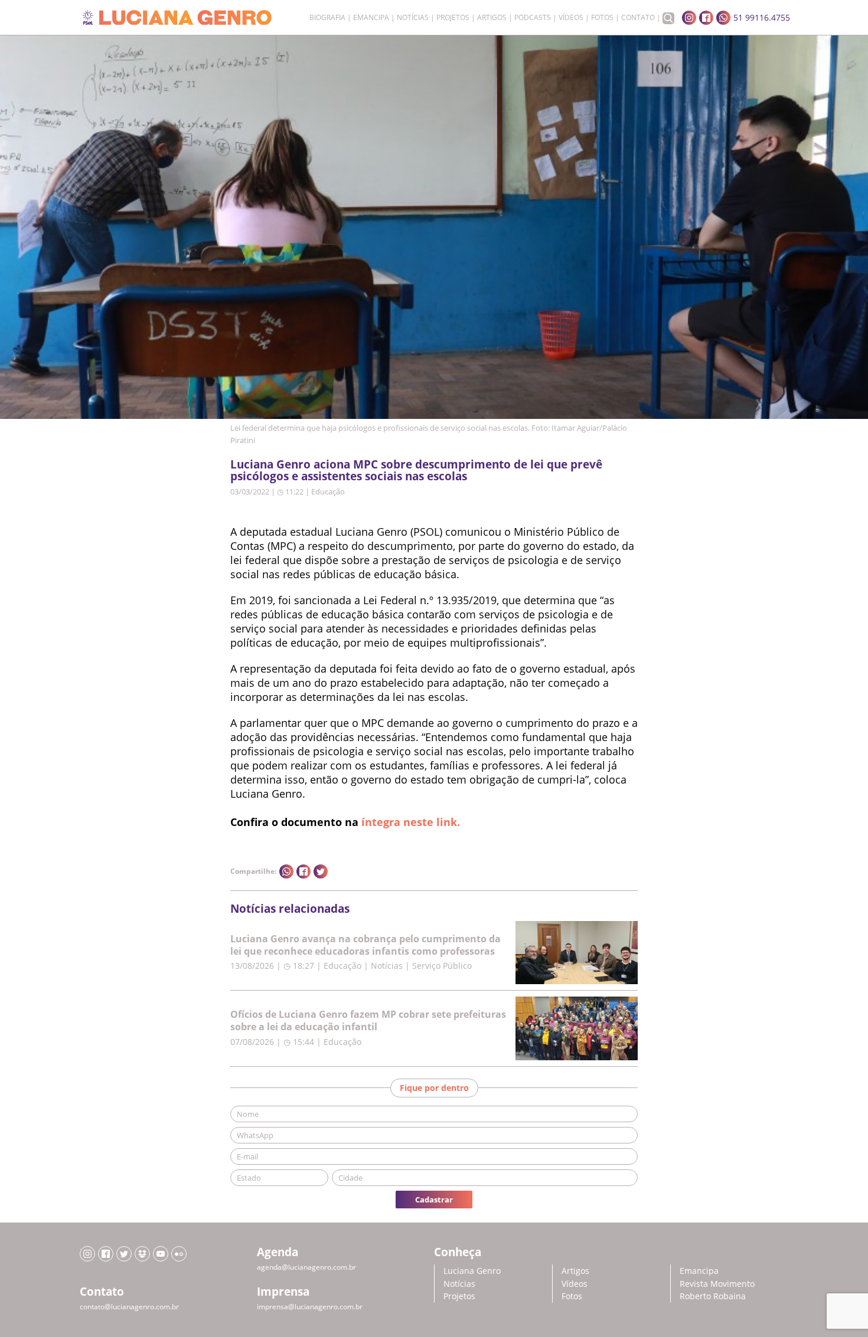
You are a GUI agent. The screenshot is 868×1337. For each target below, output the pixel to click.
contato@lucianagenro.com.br (129, 1307)
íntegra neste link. (410, 822)
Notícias (413, 17)
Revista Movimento (717, 1283)
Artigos (492, 17)
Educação (328, 491)
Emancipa (371, 17)
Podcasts (532, 17)
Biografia (327, 17)
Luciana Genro (472, 1270)
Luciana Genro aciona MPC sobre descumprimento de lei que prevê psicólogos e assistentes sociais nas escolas (416, 470)
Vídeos (571, 17)
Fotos (602, 17)
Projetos (452, 17)
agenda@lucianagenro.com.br (306, 1267)
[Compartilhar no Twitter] (321, 871)
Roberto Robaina (713, 1296)
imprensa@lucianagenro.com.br (310, 1307)
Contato (638, 17)
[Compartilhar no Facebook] (303, 871)
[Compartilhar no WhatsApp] (286, 871)
